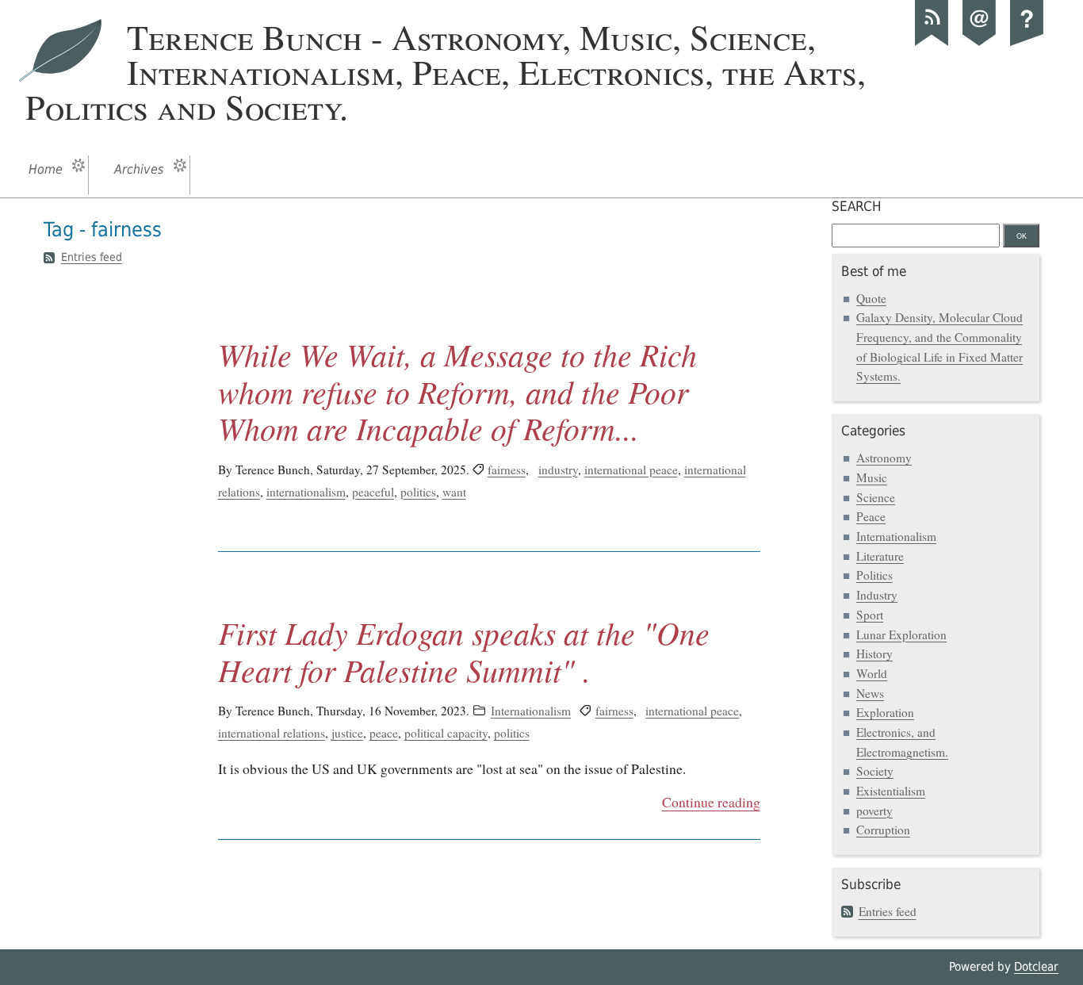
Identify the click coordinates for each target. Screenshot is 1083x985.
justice (347, 733)
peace (383, 733)
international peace (631, 469)
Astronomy (884, 458)
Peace (871, 516)
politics (418, 492)
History (874, 653)
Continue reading (711, 801)
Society (875, 771)
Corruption (883, 829)
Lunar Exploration (901, 634)
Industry (876, 595)
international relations (271, 733)
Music (871, 477)
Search (857, 206)
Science (875, 497)
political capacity (446, 733)
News (870, 693)
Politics (874, 575)
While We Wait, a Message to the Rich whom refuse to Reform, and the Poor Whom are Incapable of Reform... (457, 391)
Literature (880, 556)
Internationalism (531, 711)
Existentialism (890, 791)
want (454, 492)
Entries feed (91, 257)
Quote (871, 298)
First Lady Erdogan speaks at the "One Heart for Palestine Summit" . (464, 650)
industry (558, 469)
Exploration (885, 712)
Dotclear (1036, 967)
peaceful (373, 492)
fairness (507, 469)
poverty (874, 810)
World (871, 673)
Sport (869, 615)
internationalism (306, 492)
